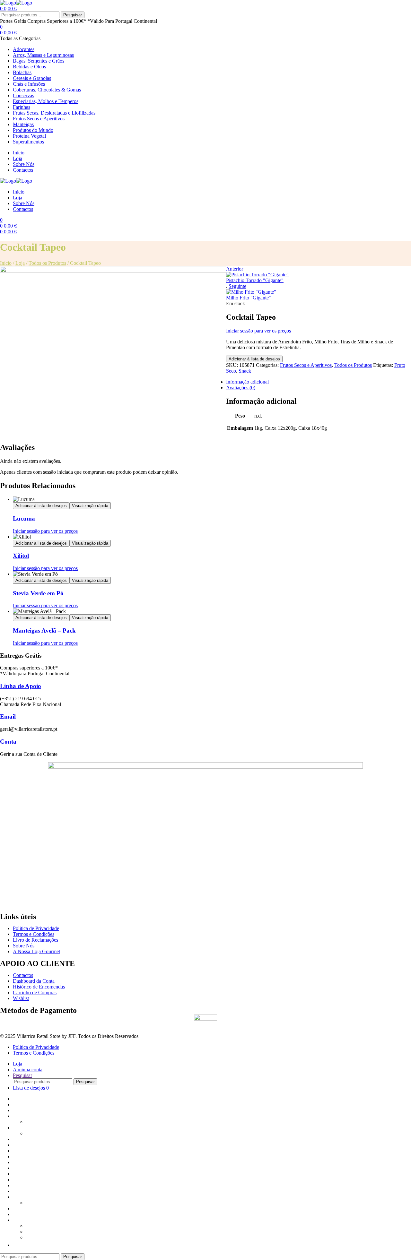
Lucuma (24, 518)
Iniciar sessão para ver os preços (258, 330)
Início (6, 263)
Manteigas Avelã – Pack (44, 630)
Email (8, 716)
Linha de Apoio (20, 686)
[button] (16, 1245)
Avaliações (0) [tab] (240, 387)
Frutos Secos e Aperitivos (306, 365)
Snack (245, 371)
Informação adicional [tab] (247, 381)
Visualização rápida (90, 505)
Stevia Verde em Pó (38, 593)
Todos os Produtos (47, 263)
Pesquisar (72, 15)
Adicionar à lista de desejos (254, 359)
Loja (20, 263)
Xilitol (21, 555)
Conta (8, 741)
